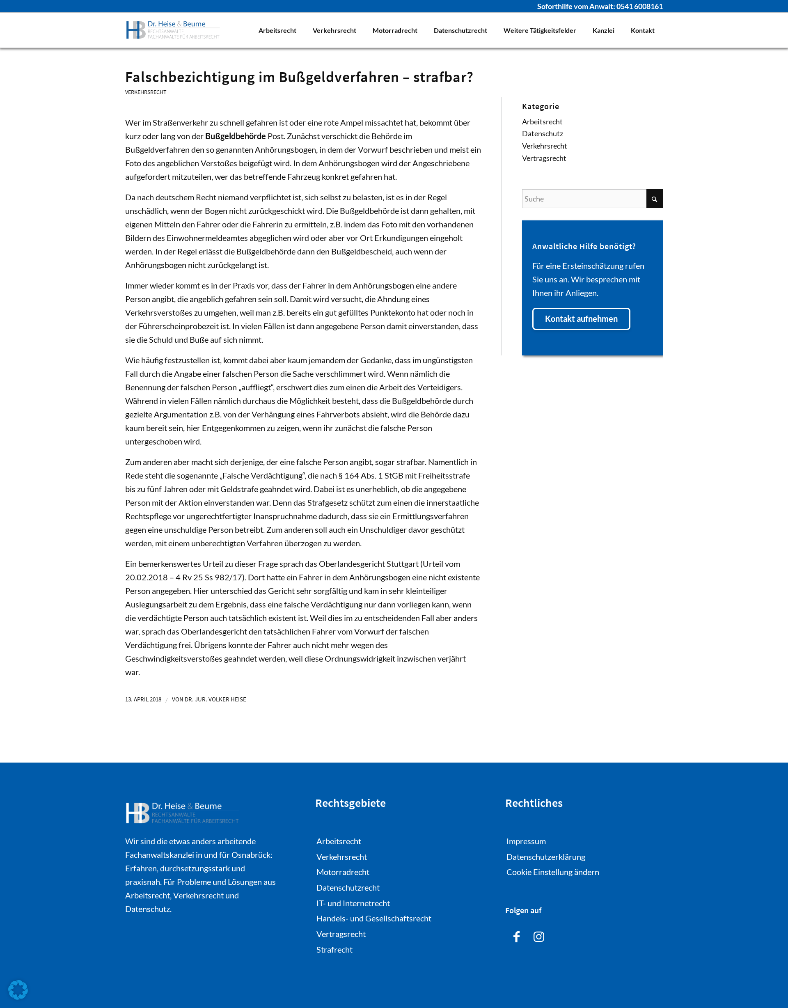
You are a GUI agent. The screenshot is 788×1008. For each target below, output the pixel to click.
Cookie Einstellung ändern (552, 872)
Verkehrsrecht (146, 92)
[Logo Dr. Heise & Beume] (173, 30)
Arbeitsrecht (542, 121)
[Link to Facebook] (516, 935)
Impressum (526, 841)
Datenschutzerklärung (545, 856)
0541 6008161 (639, 6)
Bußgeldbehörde (235, 136)
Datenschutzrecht (348, 887)
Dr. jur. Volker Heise (215, 699)
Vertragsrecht (544, 158)
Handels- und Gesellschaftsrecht (373, 918)
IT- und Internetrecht (353, 903)
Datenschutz (542, 133)
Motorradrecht (342, 872)
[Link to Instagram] (539, 935)
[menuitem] (277, 30)
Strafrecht (334, 949)
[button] (18, 990)
